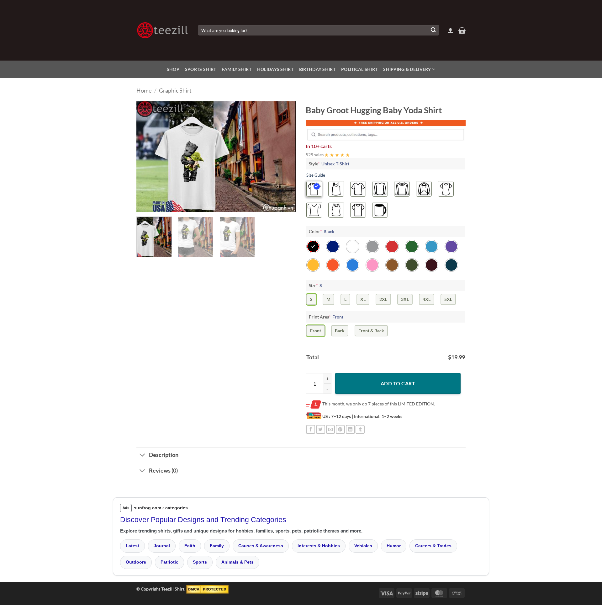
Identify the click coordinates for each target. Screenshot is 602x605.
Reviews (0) (163, 470)
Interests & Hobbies (319, 545)
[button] (450, 30)
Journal (162, 545)
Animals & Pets (237, 562)
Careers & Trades (433, 545)
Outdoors (136, 562)
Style (329, 163)
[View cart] (462, 30)
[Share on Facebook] (310, 429)
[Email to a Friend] (330, 429)
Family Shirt (236, 69)
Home (143, 90)
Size (315, 285)
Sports (200, 562)
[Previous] (147, 157)
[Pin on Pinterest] (340, 429)
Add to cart (398, 383)
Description (163, 455)
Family (217, 545)
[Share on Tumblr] (360, 429)
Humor (394, 545)
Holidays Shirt (275, 69)
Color (322, 231)
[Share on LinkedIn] (350, 429)
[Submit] (433, 30)
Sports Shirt (200, 69)
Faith (189, 545)
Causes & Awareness (260, 545)
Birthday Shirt (317, 69)
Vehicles (363, 545)
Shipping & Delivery (407, 69)
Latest (132, 545)
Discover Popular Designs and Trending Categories (203, 520)
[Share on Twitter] (320, 429)
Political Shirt (359, 69)
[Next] (285, 157)
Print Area (326, 316)
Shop (173, 69)
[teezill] (162, 30)
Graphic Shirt (175, 90)
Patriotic (169, 562)
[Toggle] (142, 456)
